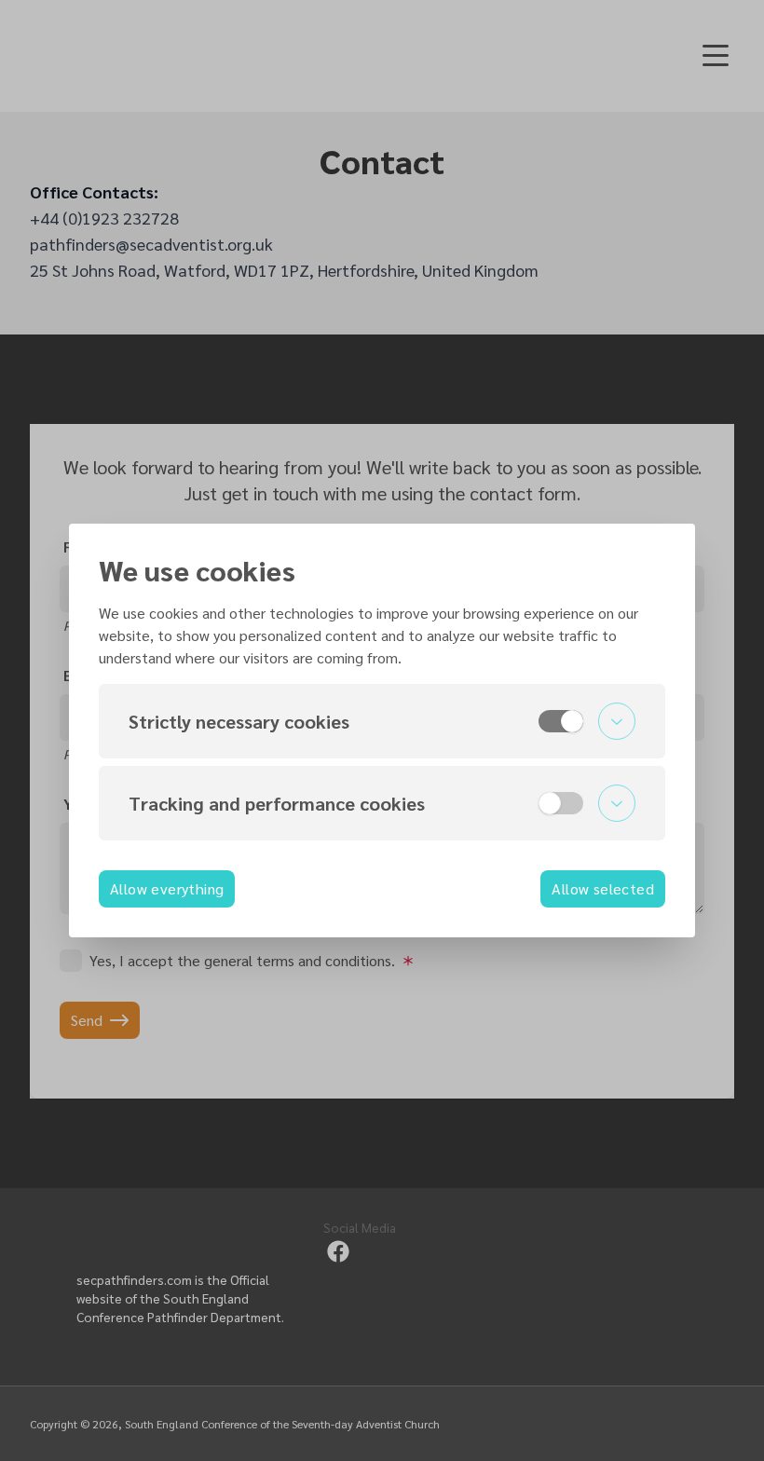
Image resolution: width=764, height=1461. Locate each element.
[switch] (561, 721)
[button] (382, 721)
